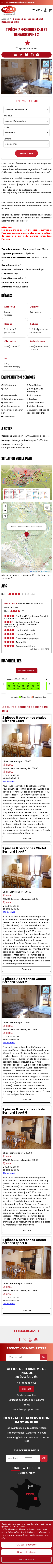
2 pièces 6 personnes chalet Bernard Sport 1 (24, 719)
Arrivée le (8, 116)
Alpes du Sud (31, 1468)
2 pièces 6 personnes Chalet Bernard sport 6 (24, 1241)
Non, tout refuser (26, 1552)
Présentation (15, 55)
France (15, 1468)
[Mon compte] (45, 10)
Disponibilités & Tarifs (32, 55)
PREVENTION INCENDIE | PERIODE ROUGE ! (18, 2)
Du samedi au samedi (26, 670)
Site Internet (9, 781)
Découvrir (26, 838)
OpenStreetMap (45, 571)
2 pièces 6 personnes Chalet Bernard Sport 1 (24, 850)
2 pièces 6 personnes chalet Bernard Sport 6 (24, 1111)
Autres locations (38, 55)
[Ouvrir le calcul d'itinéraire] (5, 516)
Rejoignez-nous (26, 1331)
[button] (50, 10)
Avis (26, 55)
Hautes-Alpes (26, 1473)
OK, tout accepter (27, 1544)
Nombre (7, 139)
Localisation (21, 55)
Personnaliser (26, 1559)
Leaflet (34, 571)
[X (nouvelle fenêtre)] (24, 1340)
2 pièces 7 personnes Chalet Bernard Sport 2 (24, 980)
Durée (6, 127)
